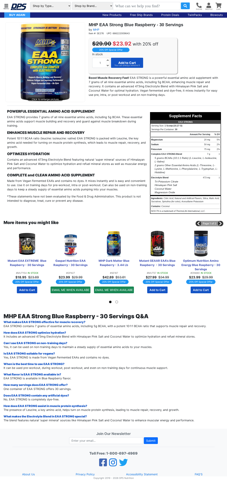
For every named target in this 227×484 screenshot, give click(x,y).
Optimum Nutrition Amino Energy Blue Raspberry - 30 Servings (201, 265)
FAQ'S (199, 474)
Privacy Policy (85, 474)
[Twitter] (123, 464)
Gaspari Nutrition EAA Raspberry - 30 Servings (70, 263)
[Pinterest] (113, 464)
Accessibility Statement (142, 474)
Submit (151, 440)
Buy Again (17, 15)
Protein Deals (170, 15)
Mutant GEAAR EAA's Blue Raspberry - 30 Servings (157, 263)
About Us (28, 474)
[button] (6, 6)
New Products (112, 15)
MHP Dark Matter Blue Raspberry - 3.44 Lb (114, 263)
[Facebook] (103, 464)
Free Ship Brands (141, 15)
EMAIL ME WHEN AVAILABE (70, 290)
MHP (96, 29)
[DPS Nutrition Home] (19, 7)
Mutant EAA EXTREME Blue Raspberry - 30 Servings (27, 263)
